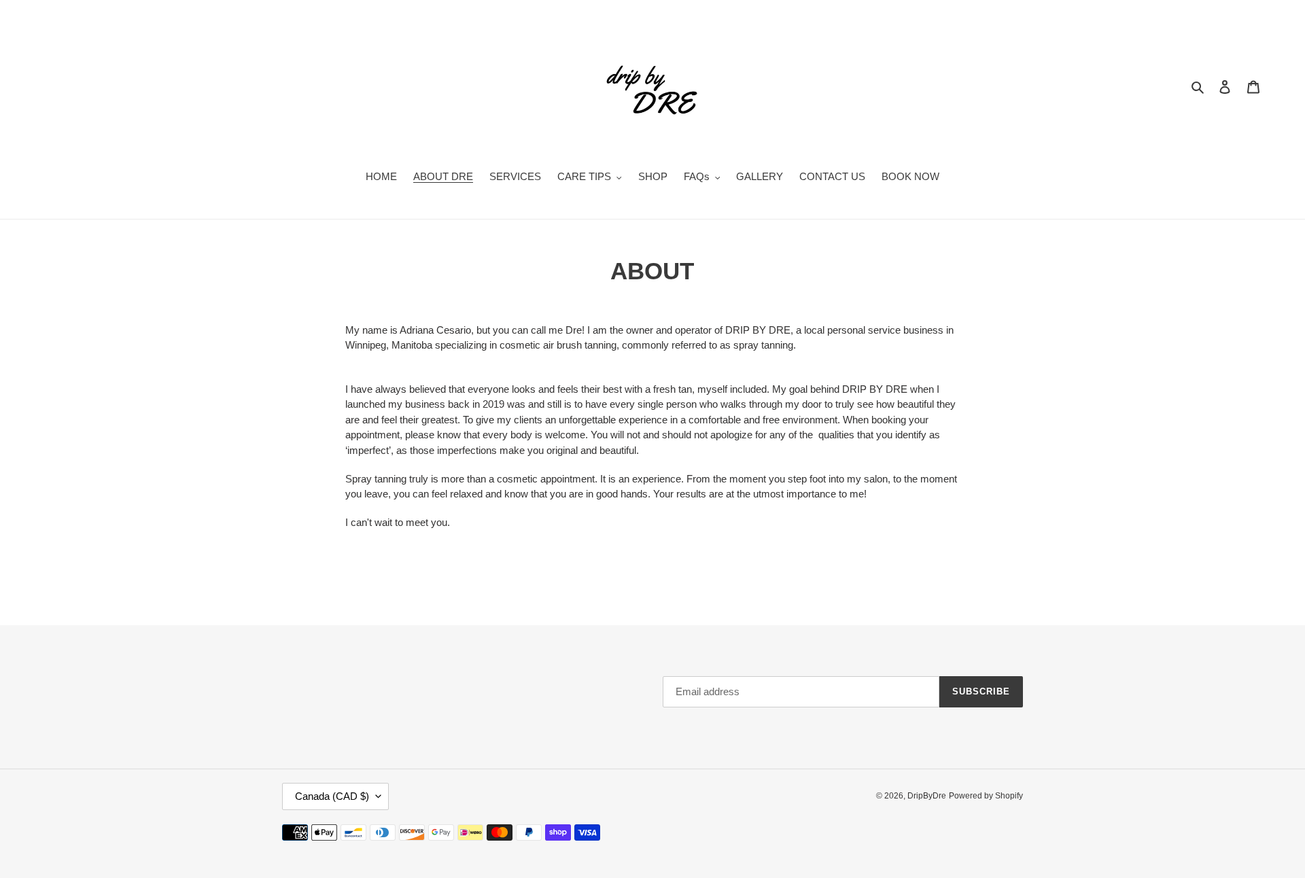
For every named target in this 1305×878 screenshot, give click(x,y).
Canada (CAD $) (332, 796)
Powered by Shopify (986, 796)
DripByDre (926, 796)
